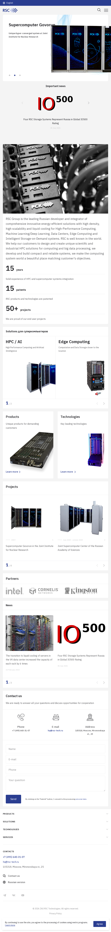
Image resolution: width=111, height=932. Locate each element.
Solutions (27, 331)
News (9, 605)
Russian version (16, 882)
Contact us (14, 875)
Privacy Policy (55, 913)
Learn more (10, 925)
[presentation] (22, 103)
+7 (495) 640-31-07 (21, 730)
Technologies (11, 829)
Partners (12, 578)
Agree (100, 923)
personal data (80, 799)
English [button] (10, 3)
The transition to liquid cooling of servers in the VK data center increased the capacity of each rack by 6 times (29, 659)
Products (8, 814)
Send (13, 799)
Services (8, 837)
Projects (12, 487)
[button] (9, 75)
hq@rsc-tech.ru (55, 730)
